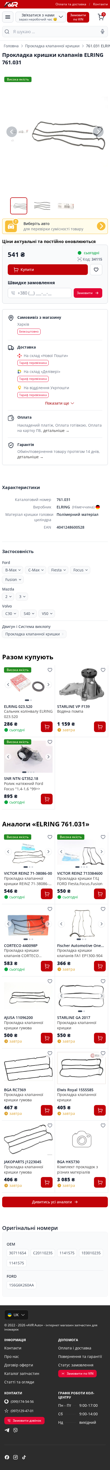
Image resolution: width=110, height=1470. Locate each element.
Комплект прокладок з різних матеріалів (77, 1169)
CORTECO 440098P (21, 945)
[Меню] (7, 17)
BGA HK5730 (68, 1161)
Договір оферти (18, 1364)
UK (16, 1314)
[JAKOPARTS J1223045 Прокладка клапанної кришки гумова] (28, 1140)
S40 (27, 613)
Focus (78, 569)
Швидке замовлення (31, 283)
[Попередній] (11, 132)
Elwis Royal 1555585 (75, 1089)
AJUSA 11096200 (18, 1017)
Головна (11, 45)
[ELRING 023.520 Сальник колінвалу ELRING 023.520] (28, 684)
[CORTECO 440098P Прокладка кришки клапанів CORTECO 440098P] (28, 923)
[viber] (15, 1430)
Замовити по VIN (80, 1373)
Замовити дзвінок (27, 1420)
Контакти (100, 4)
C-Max (34, 569)
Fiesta (56, 569)
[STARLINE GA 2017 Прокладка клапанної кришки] (81, 996)
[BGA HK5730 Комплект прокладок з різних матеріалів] (81, 1140)
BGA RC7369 (15, 1089)
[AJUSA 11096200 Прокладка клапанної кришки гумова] (28, 996)
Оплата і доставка (74, 1347)
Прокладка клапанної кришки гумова (23, 1025)
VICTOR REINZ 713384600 (80, 873)
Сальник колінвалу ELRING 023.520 (28, 714)
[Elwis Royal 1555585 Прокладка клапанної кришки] (81, 1068)
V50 (45, 613)
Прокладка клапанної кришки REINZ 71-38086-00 (26, 881)
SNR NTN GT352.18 (21, 778)
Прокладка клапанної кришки (52, 45)
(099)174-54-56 (22, 1401)
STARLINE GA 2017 (73, 1017)
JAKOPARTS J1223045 (22, 1161)
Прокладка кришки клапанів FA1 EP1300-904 (80, 953)
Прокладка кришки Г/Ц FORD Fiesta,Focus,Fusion (80, 881)
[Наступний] (98, 132)
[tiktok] (24, 1457)
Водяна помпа (70, 711)
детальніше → (56, 430)
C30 (8, 613)
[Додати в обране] (96, 269)
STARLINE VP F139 (73, 706)
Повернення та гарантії (80, 1356)
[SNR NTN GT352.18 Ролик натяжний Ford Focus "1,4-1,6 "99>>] (28, 756)
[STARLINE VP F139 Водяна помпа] (81, 684)
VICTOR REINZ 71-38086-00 (28, 873)
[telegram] (7, 1430)
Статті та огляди (19, 1381)
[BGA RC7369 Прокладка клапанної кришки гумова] (28, 1068)
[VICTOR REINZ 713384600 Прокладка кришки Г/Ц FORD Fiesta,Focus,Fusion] (81, 851)
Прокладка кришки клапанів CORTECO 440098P (21, 953)
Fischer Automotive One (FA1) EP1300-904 (79, 945)
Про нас (11, 1356)
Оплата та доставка (71, 4)
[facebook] (7, 1457)
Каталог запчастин (21, 1373)
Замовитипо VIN (78, 17)
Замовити (85, 293)
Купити (27, 269)
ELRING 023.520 (18, 706)
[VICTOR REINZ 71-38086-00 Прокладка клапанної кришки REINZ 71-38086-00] (28, 851)
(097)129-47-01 (22, 1410)
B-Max (11, 569)
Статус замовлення (75, 1364)
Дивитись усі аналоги (52, 1201)
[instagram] (15, 1457)
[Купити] (47, 726)
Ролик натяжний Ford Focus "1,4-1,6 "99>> (23, 786)
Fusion (11, 579)
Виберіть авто (36, 223)
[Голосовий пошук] (102, 31)
